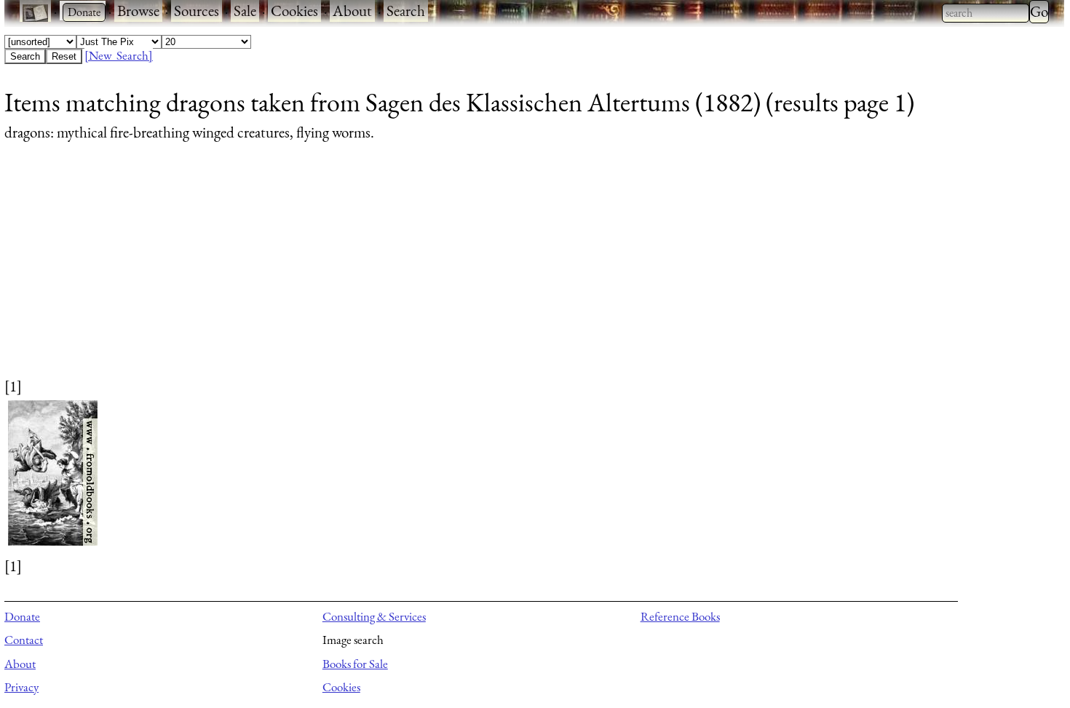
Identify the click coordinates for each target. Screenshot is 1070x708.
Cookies (294, 10)
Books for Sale (355, 664)
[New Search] (118, 55)
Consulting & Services (374, 616)
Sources (196, 10)
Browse (138, 10)
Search (406, 10)
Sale (245, 10)
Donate (22, 616)
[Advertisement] (441, 273)
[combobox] (985, 13)
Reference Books (680, 616)
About (352, 10)
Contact (23, 640)
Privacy (21, 687)
